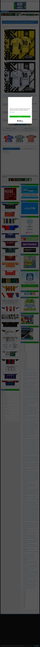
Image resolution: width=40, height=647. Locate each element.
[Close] (31, 97)
